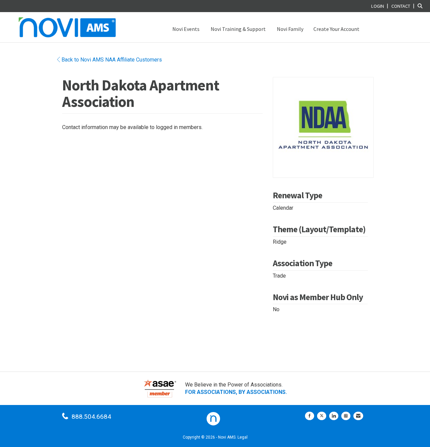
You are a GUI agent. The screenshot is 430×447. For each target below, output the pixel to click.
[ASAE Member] (160, 388)
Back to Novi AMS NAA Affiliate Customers (111, 59)
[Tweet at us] (321, 416)
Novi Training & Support (238, 29)
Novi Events (185, 29)
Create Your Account (336, 29)
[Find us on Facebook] (309, 416)
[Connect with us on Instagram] (345, 416)
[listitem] (380, 6)
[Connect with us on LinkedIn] (333, 416)
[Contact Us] (358, 416)
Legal (243, 437)
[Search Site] (421, 6)
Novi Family (289, 29)
